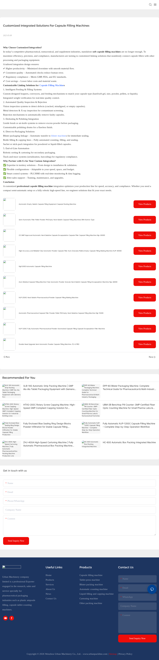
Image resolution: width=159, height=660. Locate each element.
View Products (144, 204)
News (48, 594)
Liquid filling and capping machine (97, 594)
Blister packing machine (91, 584)
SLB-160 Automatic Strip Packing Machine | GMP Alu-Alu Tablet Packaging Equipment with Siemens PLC (48, 387)
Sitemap (113, 654)
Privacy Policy (125, 654)
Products (50, 580)
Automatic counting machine (94, 589)
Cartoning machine (89, 598)
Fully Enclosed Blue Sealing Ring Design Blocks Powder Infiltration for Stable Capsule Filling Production (47, 425)
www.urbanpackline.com (95, 654)
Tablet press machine (90, 580)
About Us (50, 589)
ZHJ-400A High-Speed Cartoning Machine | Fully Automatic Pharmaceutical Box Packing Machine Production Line (48, 444)
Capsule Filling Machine (51, 85)
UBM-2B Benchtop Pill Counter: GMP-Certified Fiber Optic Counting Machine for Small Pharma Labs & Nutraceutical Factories (129, 406)
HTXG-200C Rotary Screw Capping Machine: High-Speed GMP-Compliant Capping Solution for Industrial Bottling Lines (49, 406)
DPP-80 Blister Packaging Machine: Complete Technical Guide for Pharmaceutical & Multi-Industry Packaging (129, 387)
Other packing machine (91, 603)
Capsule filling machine (91, 575)
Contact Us (51, 598)
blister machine (58, 135)
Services (50, 584)
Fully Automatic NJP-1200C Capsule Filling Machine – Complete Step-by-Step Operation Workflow (129, 425)
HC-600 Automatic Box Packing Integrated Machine (129, 442)
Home (49, 575)
